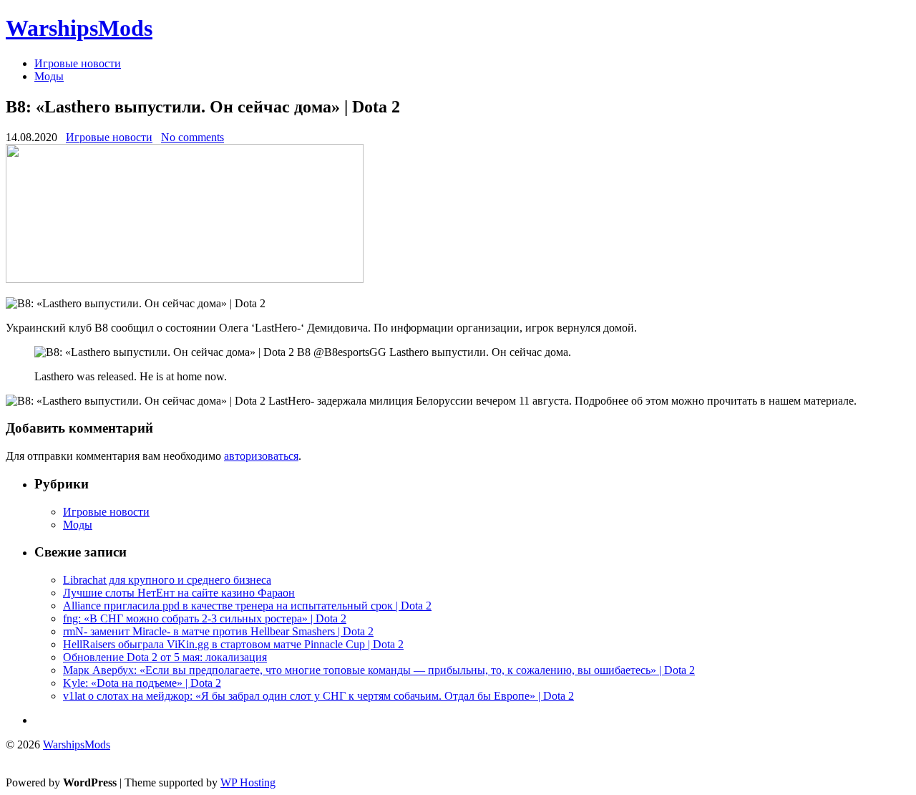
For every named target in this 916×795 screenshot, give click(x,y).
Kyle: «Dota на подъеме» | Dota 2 (142, 683)
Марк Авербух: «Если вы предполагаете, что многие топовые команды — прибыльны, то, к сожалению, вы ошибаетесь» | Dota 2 (379, 670)
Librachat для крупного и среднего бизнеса (167, 580)
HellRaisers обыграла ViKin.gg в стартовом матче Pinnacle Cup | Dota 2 (233, 644)
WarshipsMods (79, 28)
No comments (192, 137)
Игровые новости (77, 63)
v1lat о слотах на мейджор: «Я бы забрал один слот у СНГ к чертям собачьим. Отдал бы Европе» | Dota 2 (318, 696)
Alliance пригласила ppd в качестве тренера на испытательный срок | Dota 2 (247, 605)
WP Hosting (248, 782)
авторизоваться (261, 456)
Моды (49, 76)
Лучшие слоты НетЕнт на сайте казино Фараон (179, 593)
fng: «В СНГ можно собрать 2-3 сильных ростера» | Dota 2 (204, 618)
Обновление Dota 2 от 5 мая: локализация (165, 657)
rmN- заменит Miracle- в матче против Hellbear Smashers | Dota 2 (218, 631)
